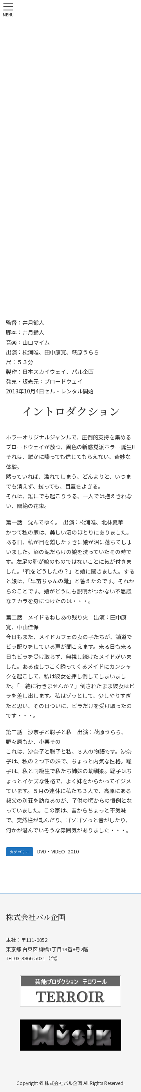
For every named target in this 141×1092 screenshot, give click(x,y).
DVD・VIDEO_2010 (58, 851)
